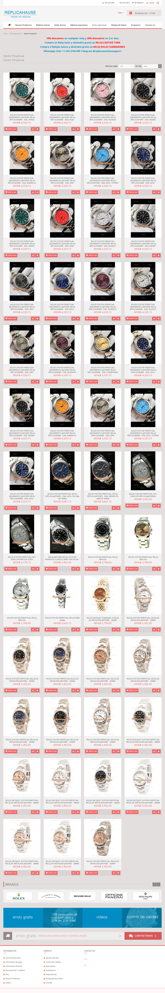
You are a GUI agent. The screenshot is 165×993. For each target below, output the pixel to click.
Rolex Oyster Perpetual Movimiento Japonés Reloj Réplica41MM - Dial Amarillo (22, 180)
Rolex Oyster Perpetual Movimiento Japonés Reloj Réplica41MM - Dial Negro (143, 117)
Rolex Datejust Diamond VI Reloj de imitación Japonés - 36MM (103, 619)
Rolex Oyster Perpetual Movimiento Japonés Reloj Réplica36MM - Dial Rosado (102, 117)
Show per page (111, 66)
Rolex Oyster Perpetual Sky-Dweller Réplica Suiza (22, 558)
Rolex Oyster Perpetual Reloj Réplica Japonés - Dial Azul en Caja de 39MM (62, 496)
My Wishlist (139, 3)
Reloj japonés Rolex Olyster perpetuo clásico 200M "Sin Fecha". (62, 558)
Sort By (138, 66)
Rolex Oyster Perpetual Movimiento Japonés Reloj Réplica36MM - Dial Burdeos (62, 369)
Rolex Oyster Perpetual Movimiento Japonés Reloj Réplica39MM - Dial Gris (22, 306)
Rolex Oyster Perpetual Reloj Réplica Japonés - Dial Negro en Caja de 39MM (102, 496)
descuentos (50, 966)
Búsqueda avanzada (54, 978)
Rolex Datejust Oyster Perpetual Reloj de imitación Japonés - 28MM (143, 740)
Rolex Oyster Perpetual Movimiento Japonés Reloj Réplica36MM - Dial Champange (103, 369)
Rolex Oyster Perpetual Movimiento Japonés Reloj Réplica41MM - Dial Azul (143, 180)
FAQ (7, 974)
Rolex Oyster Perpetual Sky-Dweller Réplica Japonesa (143, 495)
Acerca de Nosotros (13, 958)
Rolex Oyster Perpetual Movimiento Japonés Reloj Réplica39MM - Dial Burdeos (103, 306)
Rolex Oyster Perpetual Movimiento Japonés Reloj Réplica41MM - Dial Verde (22, 243)
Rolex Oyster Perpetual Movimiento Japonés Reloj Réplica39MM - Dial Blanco (102, 243)
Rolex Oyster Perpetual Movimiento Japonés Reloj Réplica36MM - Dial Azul (143, 369)
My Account (110, 3)
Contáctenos (143, 935)
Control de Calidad (53, 962)
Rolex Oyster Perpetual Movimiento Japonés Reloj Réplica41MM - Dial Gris (62, 180)
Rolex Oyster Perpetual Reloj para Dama (62, 619)
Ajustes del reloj (52, 958)
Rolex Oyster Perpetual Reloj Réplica (102, 558)
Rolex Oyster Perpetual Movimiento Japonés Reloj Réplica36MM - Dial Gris (22, 369)
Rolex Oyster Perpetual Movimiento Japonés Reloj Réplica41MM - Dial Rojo (62, 243)
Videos (8, 982)
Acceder (49, 982)
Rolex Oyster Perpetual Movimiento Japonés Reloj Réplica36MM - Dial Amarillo (62, 433)
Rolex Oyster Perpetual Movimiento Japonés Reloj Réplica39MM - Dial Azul (62, 306)
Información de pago (14, 962)
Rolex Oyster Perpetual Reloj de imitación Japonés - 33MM (143, 619)
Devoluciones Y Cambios (15, 970)
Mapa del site (51, 974)
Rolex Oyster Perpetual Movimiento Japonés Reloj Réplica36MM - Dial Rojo (62, 117)
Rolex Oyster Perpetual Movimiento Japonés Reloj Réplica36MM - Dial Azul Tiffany (143, 433)
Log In (151, 3)
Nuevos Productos (13, 978)
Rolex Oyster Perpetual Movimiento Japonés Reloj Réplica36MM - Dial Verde (22, 117)
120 (121, 66)
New (145, 66)
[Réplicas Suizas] (20, 14)
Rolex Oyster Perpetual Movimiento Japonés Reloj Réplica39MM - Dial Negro (143, 243)
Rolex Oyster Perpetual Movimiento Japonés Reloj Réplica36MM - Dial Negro (22, 433)
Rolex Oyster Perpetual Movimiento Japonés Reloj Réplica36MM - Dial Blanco (143, 306)
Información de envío (14, 966)
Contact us (150, 25)
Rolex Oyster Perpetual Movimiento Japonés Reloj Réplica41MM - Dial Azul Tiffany (102, 180)
